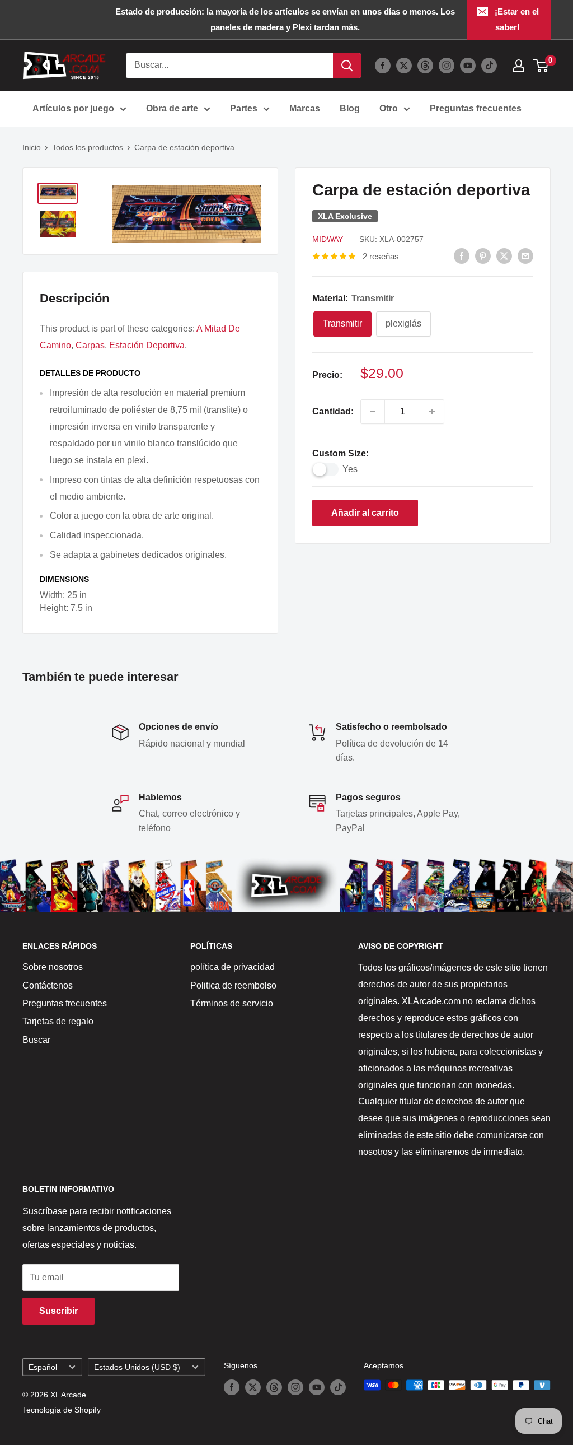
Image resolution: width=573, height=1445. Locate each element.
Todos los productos (87, 147)
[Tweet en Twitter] (504, 255)
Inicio (31, 147)
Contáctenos (47, 985)
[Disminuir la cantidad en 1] (372, 411)
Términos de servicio (231, 1003)
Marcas (304, 108)
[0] (541, 65)
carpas (90, 345)
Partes (243, 108)
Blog (350, 108)
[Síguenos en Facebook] (383, 65)
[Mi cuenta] (518, 65)
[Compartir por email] (525, 255)
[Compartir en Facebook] (461, 255)
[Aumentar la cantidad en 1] (432, 411)
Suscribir (58, 1311)
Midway (327, 239)
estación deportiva (147, 345)
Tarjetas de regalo (57, 1021)
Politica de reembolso (233, 985)
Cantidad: (333, 411)
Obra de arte (172, 108)
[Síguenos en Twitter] (404, 65)
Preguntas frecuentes (476, 108)
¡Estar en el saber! (517, 19)
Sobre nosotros (52, 967)
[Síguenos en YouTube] (468, 65)
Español (43, 1367)
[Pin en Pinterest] (483, 255)
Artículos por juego (73, 108)
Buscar (36, 1040)
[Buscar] (347, 65)
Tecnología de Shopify (61, 1409)
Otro (388, 108)
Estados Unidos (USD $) (137, 1367)
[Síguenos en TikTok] (489, 65)
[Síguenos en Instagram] (446, 65)
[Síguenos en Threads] (425, 65)
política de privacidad (232, 967)
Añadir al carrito (365, 513)
